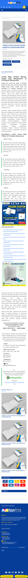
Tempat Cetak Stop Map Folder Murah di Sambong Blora (13, 443)
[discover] (16, 572)
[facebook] (1, 7)
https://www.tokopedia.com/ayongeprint (14, 382)
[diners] (19, 572)
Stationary (8, 17)
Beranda (3, 17)
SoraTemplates (14, 576)
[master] (12, 572)
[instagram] (7, 7)
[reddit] (22, 481)
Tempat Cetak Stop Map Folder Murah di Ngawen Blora (13, 471)
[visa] (9, 572)
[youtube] (4, 7)
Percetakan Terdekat (14, 547)
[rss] (17, 481)
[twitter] (11, 481)
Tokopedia (7, 64)
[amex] (22, 572)
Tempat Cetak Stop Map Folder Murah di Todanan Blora (13, 416)
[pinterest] (9, 7)
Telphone (16, 61)
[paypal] (6, 572)
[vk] (11, 485)
